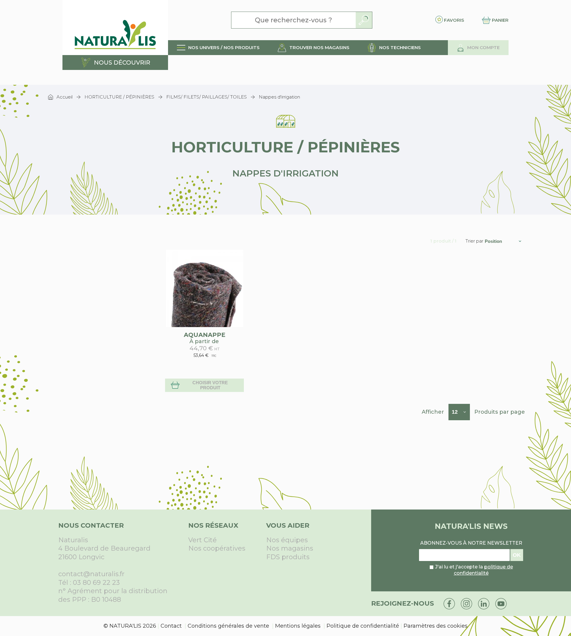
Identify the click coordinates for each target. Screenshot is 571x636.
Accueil (65, 97)
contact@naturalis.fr (91, 574)
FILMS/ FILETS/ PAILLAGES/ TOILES (206, 97)
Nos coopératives (216, 548)
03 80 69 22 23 (96, 583)
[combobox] (293, 20)
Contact (171, 626)
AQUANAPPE (204, 334)
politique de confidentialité (483, 570)
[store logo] (115, 27)
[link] (218, 47)
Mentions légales (298, 626)
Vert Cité (202, 540)
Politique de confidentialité (363, 626)
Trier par (474, 241)
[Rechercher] (364, 20)
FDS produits (288, 557)
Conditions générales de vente (228, 626)
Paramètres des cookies (436, 626)
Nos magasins (289, 548)
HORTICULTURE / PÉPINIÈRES (119, 97)
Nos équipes (287, 540)
